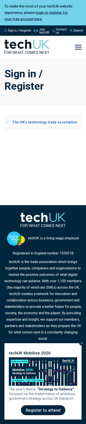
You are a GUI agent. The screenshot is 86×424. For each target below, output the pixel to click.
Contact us (61, 31)
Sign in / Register (19, 30)
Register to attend (43, 410)
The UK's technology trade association (44, 122)
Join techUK (44, 31)
